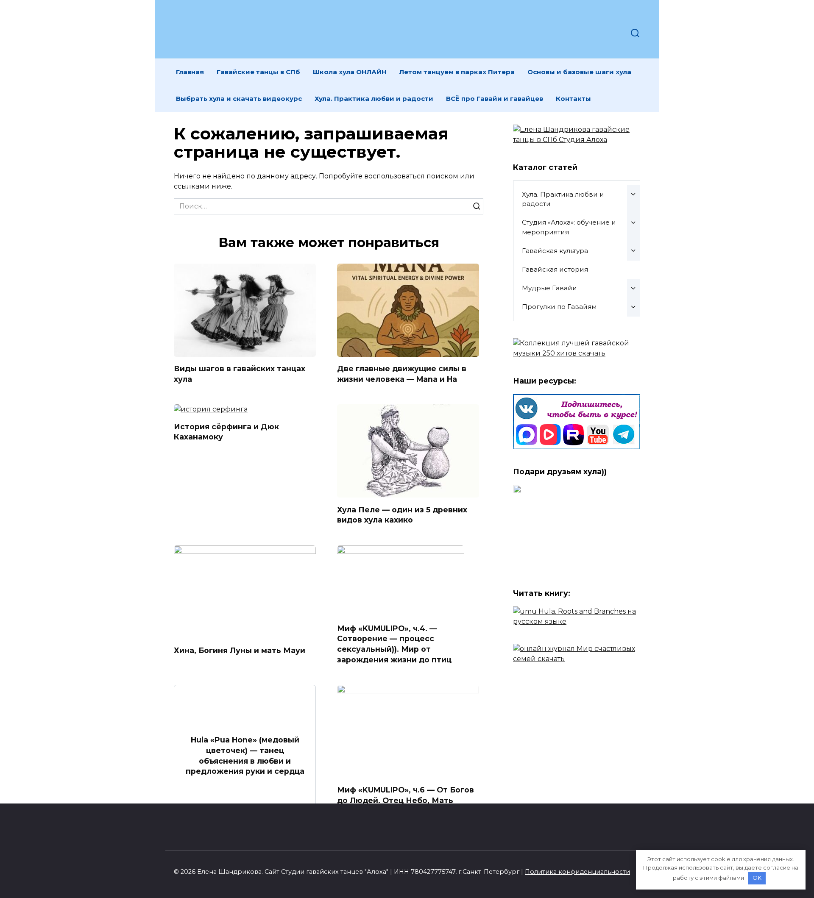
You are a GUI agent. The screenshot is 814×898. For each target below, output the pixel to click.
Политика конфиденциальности (577, 872)
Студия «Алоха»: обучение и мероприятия (569, 227)
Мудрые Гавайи (549, 288)
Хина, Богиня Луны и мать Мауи (239, 650)
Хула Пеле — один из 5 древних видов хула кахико (402, 514)
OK (757, 877)
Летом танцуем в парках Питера (457, 72)
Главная (190, 72)
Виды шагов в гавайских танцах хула (239, 374)
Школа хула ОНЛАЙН (350, 72)
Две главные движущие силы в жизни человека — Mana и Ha (401, 374)
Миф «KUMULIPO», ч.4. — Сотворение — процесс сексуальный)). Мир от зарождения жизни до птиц (394, 644)
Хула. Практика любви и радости (374, 99)
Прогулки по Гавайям (559, 307)
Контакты (573, 99)
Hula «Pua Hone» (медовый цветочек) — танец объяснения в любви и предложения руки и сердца (245, 755)
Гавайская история (555, 269)
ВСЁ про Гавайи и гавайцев (494, 99)
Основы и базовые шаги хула (579, 72)
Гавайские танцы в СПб (258, 72)
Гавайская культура (555, 251)
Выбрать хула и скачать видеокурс (239, 99)
